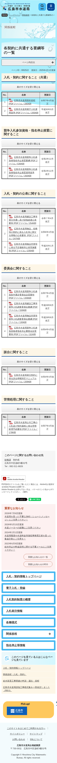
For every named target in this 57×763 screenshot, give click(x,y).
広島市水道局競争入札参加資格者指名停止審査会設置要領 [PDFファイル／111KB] (23, 331)
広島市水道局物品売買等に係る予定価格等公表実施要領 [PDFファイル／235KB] (23, 247)
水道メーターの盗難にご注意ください (23, 527)
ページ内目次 (28, 62)
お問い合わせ (18, 739)
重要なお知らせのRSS (38, 564)
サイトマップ (36, 734)
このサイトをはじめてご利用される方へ (26, 728)
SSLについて (36, 739)
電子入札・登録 (15, 588)
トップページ (14, 15)
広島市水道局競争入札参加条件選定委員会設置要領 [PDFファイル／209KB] (23, 294)
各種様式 (11, 622)
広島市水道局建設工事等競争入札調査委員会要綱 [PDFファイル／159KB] (23, 306)
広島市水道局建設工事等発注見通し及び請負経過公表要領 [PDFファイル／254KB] (23, 219)
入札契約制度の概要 (18, 599)
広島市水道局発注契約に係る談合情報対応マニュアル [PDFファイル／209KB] (23, 378)
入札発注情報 (14, 610)
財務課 (8, 460)
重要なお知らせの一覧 (38, 557)
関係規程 (25, 15)
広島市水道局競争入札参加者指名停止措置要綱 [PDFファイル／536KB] (23, 160)
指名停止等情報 (15, 645)
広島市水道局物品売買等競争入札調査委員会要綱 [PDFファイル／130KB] (23, 318)
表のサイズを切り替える (28, 87)
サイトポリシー (17, 734)
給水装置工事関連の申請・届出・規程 (21, 681)
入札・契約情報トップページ (24, 576)
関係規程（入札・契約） (14, 674)
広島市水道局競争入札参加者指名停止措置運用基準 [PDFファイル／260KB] (23, 172)
